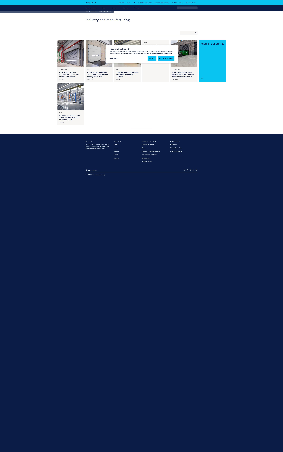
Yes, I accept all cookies (166, 58)
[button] (97, 8)
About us (125, 8)
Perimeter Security (147, 161)
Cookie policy (173, 144)
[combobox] (187, 7)
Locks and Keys (146, 158)
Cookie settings (114, 58)
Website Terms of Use (176, 148)
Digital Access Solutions (148, 144)
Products (116, 144)
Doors (143, 148)
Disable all (152, 58)
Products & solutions (90, 8)
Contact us (136, 8)
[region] (142, 54)
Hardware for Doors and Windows (151, 151)
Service (104, 8)
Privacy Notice (168, 53)
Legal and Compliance (176, 151)
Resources (114, 8)
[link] (121, 2)
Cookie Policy (159, 53)
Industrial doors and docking (149, 154)
